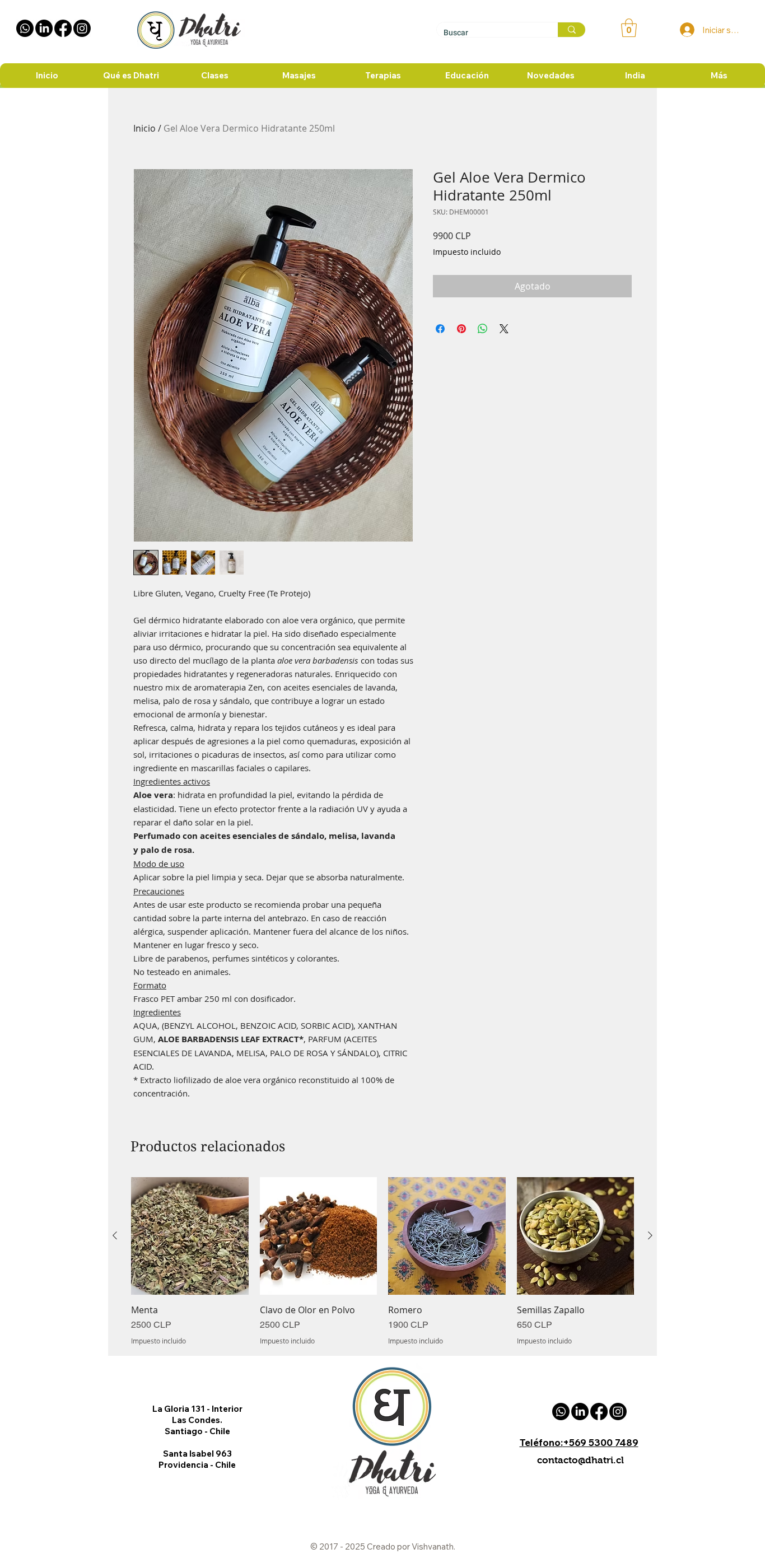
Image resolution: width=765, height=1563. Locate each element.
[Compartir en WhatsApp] (482, 328)
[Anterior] (115, 1235)
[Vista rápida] (190, 1236)
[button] (629, 27)
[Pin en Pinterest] (461, 328)
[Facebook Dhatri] (63, 28)
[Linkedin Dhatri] (44, 28)
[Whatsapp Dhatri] (25, 28)
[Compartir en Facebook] (440, 328)
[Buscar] (571, 29)
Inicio (144, 128)
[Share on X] (504, 328)
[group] (382, 1261)
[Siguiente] (650, 1235)
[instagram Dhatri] (82, 28)
